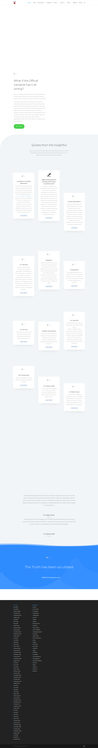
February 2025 (17, 627)
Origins (34, 642)
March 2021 (16, 718)
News (34, 2)
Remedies (35, 652)
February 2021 (17, 720)
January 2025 (17, 629)
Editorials (35, 625)
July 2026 (16, 607)
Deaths (34, 619)
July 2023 (16, 662)
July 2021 (16, 710)
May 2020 (16, 737)
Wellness (75, 2)
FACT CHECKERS (36, 629)
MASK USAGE (36, 636)
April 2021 (16, 716)
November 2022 (17, 677)
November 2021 (17, 702)
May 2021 (16, 714)
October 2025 (17, 613)
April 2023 (16, 667)
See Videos (46, 46)
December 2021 (17, 700)
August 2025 (16, 617)
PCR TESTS (35, 644)
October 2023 (17, 656)
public (34, 650)
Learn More (24, 215)
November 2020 (17, 726)
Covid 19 (62, 2)
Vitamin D (35, 669)
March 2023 (16, 669)
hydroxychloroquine (37, 631)
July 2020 (16, 735)
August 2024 (16, 636)
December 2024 (17, 631)
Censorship (35, 611)
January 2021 (17, 722)
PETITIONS (35, 646)
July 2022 (16, 685)
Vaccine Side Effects (37, 660)
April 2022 (16, 691)
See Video (74, 227)
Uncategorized (36, 658)
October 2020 (17, 728)
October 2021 (17, 704)
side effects (35, 654)
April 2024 (16, 644)
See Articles (45, 39)
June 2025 (16, 621)
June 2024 (16, 640)
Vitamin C (35, 667)
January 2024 (17, 650)
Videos (68, 2)
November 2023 (17, 654)
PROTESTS (35, 648)
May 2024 (16, 642)
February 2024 (17, 648)
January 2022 (17, 697)
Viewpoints (49, 2)
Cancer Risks (36, 609)
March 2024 (16, 646)
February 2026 (17, 611)
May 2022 (16, 689)
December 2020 (17, 724)
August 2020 (16, 733)
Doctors (80, 2)
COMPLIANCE (36, 615)
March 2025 (16, 625)
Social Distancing (37, 656)
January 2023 (17, 673)
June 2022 (16, 687)
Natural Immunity (37, 638)
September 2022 (17, 681)
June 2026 (16, 609)
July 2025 (16, 619)
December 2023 (17, 652)
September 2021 (17, 706)
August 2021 (16, 708)
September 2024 (17, 634)
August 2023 (16, 660)
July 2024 (16, 638)
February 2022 (17, 695)
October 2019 (17, 739)
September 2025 (17, 615)
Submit (75, 474)
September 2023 (17, 658)
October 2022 (17, 679)
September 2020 (17, 731)
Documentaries (36, 623)
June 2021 (16, 712)
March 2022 (16, 693)
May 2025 (16, 623)
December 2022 (17, 675)
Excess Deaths (36, 627)
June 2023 (16, 664)
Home (29, 2)
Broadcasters (41, 2)
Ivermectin (35, 634)
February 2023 (17, 671)
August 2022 (16, 683)
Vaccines (35, 662)
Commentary (36, 613)
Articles (55, 2)
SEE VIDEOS (19, 126)
